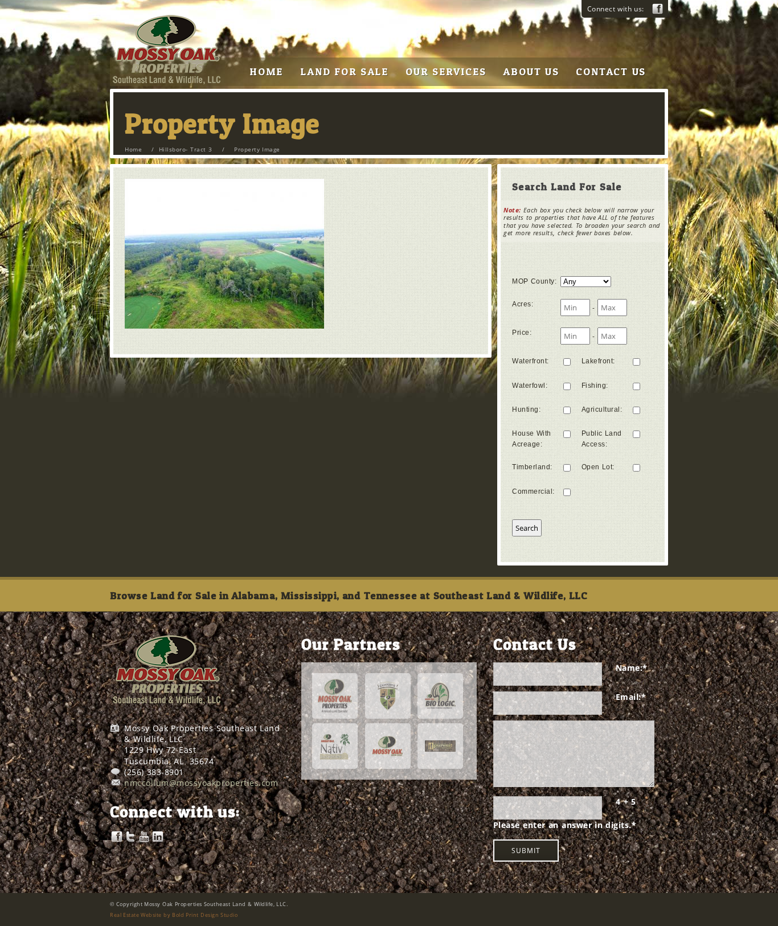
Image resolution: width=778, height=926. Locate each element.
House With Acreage (531, 438)
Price (521, 333)
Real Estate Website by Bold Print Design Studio (174, 915)
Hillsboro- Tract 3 (185, 149)
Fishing (595, 386)
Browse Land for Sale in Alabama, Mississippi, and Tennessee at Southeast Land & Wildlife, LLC (348, 595)
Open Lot (598, 467)
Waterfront (530, 361)
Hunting (526, 409)
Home (133, 149)
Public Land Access (602, 438)
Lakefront (598, 361)
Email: (631, 696)
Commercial (533, 491)
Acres (522, 304)
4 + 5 (626, 801)
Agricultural (602, 409)
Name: (632, 667)
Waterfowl (529, 386)
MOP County (534, 281)
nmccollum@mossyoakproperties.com (201, 782)
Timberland (532, 467)
